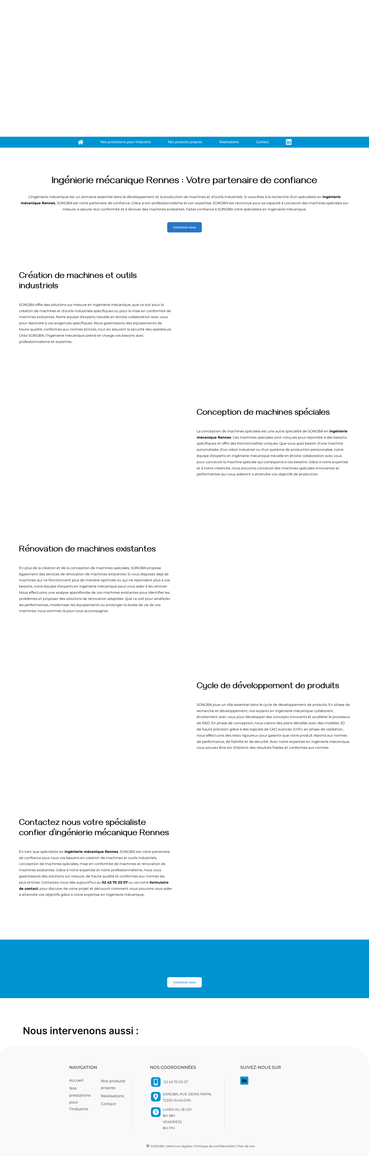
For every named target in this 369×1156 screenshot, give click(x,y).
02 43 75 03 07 (176, 1082)
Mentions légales (179, 1146)
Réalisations (112, 1096)
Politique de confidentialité (215, 1146)
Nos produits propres (113, 1084)
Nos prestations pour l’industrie (80, 1098)
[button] (184, 1031)
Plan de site (246, 1146)
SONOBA (157, 1146)
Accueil (76, 1080)
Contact (108, 1104)
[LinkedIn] (244, 1081)
